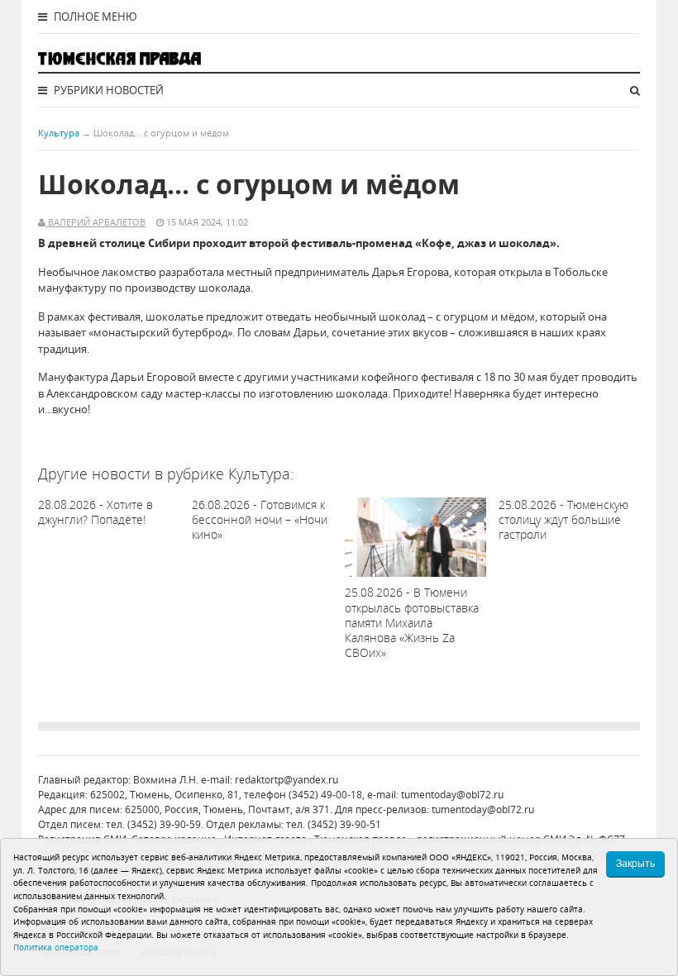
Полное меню (94, 16)
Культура (58, 132)
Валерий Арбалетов (95, 222)
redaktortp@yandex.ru (286, 780)
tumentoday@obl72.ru (452, 795)
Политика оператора (55, 947)
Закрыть (635, 863)
